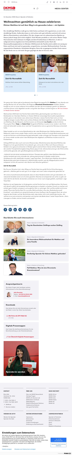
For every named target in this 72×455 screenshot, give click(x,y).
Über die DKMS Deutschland (34, 394)
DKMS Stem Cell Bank (32, 399)
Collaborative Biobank (32, 405)
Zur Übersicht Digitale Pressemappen (21, 337)
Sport (50, 422)
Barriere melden (10, 407)
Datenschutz (30, 419)
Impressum (29, 417)
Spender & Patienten (55, 417)
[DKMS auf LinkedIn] (60, 2)
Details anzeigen (7, 449)
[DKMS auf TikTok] (47, 2)
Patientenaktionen (54, 419)
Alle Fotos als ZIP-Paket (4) (17, 317)
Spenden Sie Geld (9, 419)
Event (50, 424)
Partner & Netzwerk (54, 420)
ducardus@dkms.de (24, 296)
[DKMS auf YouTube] (54, 2)
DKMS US (51, 403)
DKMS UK (51, 401)
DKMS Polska (52, 399)
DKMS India (52, 398)
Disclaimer (29, 420)
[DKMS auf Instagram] (64, 2)
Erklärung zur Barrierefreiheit (34, 424)
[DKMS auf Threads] (67, 2)
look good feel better (32, 407)
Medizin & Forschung (55, 426)
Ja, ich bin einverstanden (58, 439)
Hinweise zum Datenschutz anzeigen (25, 449)
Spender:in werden (21, 358)
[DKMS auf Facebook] (51, 2)
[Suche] (38, 9)
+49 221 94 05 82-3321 (25, 294)
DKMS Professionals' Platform (35, 403)
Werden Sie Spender (10, 417)
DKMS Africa (52, 394)
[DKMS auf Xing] (57, 2)
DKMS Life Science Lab (33, 398)
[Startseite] (9, 8)
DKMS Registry (30, 401)
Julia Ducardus (18, 292)
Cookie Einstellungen (32, 422)
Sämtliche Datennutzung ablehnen (58, 444)
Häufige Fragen (30, 396)
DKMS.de (14, 2)
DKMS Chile (52, 396)
